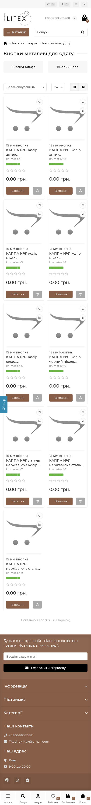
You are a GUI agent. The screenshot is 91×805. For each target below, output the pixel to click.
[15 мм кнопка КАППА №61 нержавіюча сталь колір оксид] (24, 532)
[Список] (83, 87)
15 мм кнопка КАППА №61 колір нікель (22, 253)
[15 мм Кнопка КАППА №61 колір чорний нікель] (67, 325)
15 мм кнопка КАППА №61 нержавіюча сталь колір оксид (22, 564)
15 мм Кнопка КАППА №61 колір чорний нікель (65, 357)
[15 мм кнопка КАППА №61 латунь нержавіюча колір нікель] (24, 429)
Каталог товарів (24, 43)
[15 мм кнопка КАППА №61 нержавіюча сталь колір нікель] (67, 429)
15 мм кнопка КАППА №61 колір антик (22, 150)
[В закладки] (39, 102)
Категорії (13, 712)
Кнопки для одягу (56, 43)
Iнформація (16, 686)
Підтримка (15, 699)
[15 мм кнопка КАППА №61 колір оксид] (24, 325)
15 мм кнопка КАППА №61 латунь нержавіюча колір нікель (23, 460)
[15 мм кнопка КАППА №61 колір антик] (24, 118)
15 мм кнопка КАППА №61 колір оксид (22, 357)
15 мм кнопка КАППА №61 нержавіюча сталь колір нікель (65, 460)
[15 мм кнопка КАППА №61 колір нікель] (24, 222)
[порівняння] (39, 110)
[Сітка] (74, 87)
